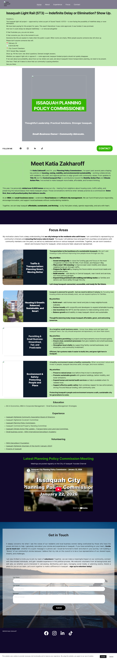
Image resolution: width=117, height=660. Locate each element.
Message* (16, 593)
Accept (103, 656)
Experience (57, 4)
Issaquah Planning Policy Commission (21, 423)
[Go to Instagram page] (28, 148)
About (47, 4)
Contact (77, 4)
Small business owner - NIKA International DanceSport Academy (31, 432)
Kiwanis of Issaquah (14, 449)
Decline (111, 656)
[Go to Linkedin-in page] (35, 148)
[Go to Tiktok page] (42, 148)
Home (39, 4)
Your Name (16, 577)
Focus (68, 4)
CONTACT (105, 148)
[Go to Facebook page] (20, 148)
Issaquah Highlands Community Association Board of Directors (30, 417)
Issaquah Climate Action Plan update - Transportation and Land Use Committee (37, 429)
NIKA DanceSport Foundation (17, 443)
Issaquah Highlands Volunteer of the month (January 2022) (29, 446)
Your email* (16, 585)
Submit (59, 608)
